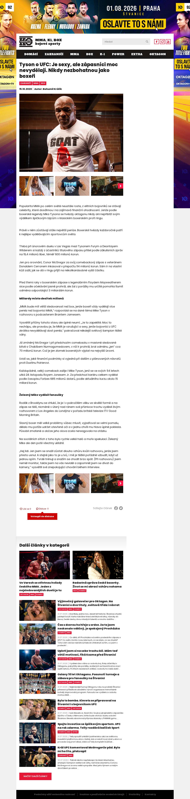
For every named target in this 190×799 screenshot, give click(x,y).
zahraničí (25, 83)
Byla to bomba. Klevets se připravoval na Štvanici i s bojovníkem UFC (87, 702)
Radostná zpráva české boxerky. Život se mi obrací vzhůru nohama (97, 584)
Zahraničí (54, 54)
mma (36, 83)
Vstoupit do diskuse (42, 516)
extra (75, 732)
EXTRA (136, 54)
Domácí (31, 54)
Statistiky (134, 794)
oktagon (24, 594)
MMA (74, 54)
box (43, 83)
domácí (39, 594)
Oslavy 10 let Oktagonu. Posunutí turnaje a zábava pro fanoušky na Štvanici (88, 676)
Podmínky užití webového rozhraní (54, 794)
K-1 (102, 54)
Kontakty (150, 794)
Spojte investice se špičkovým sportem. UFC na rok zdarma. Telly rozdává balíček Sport (89, 726)
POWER (118, 54)
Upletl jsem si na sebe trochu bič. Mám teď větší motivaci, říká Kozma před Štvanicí (88, 652)
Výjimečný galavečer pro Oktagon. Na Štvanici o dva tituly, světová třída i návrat (88, 603)
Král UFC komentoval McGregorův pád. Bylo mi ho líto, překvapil (89, 749)
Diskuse (43, 508)
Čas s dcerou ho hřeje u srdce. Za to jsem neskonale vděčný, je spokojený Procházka (89, 626)
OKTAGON (157, 54)
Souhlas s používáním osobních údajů (102, 794)
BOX (89, 54)
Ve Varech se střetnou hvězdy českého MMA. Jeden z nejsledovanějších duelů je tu (40, 586)
